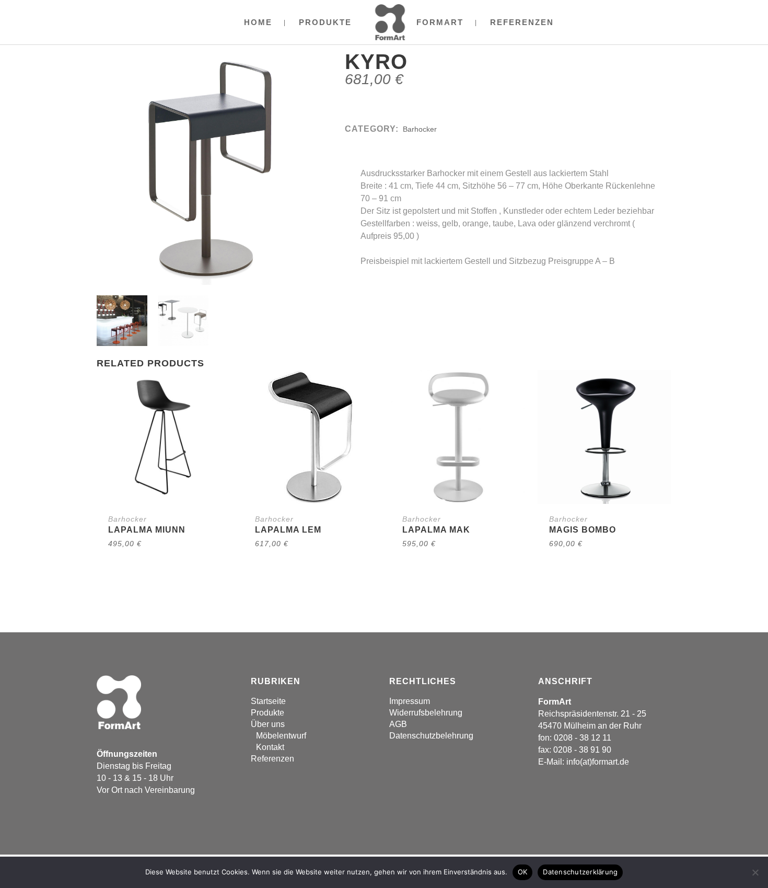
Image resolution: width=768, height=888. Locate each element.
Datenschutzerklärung (580, 872)
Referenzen (272, 758)
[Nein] (755, 872)
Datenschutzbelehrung (431, 735)
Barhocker (420, 129)
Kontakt (270, 747)
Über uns (268, 724)
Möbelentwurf (281, 735)
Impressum (409, 701)
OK (523, 872)
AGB (398, 724)
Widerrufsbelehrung (425, 712)
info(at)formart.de (597, 761)
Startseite (268, 701)
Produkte (267, 712)
